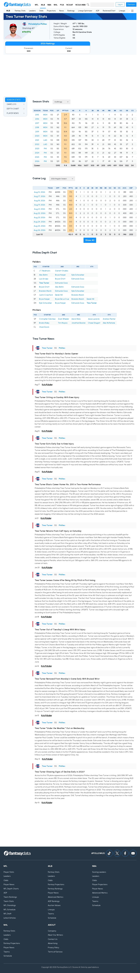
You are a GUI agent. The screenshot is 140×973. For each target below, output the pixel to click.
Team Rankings (10, 897)
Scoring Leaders (99, 872)
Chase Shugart (94, 323)
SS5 (28, 51)
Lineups (122, 11)
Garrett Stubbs (61, 271)
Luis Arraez (43, 279)
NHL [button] (56, 5)
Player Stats (9, 872)
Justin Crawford (46, 295)
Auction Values (54, 905)
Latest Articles (10, 918)
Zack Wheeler (63, 319)
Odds (41, 11)
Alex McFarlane (109, 323)
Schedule (52, 918)
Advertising (52, 943)
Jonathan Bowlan (78, 323)
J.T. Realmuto (44, 271)
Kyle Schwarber (78, 275)
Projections (51, 11)
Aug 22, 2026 (39, 213)
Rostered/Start (109, 11)
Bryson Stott (60, 279)
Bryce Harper (60, 275)
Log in (120, 4)
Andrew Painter (109, 319)
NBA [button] (49, 5)
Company (52, 931)
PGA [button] (62, 5)
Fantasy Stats (20, 11)
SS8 (69, 51)
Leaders (32, 11)
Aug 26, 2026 (39, 230)
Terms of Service (55, 952)
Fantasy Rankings (55, 889)
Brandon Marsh (45, 291)
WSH (45, 115)
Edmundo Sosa (78, 279)
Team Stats (9, 901)
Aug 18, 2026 (39, 200)
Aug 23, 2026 (39, 217)
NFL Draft (7, 914)
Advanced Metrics (55, 897)
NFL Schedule (9, 909)
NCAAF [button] (69, 5)
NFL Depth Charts (11, 889)
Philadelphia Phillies (37, 24)
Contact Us (52, 939)
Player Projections (99, 884)
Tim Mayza (62, 323)
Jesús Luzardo (94, 319)
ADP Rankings (53, 901)
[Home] (17, 4)
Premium (131, 4)
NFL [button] (36, 5)
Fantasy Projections (56, 884)
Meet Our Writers (55, 935)
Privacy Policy (53, 947)
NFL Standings (10, 905)
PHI (45, 148)
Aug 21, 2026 (39, 209)
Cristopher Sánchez (47, 319)
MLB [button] (43, 5)
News (61, 11)
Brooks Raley (44, 323)
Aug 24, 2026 (39, 222)
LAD (45, 140)
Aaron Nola (76, 319)
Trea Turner (44, 283)
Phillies (62, 348)
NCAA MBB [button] (80, 5)
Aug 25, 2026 (39, 226)
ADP (97, 11)
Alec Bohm (43, 275)
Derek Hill (59, 295)
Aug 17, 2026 (39, 196)
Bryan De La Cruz (62, 299)
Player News (9, 884)
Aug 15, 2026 (39, 192)
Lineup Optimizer (85, 11)
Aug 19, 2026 (39, 205)
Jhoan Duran (44, 327)
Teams (51, 914)
